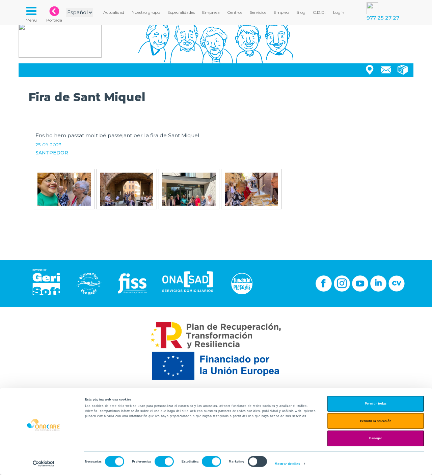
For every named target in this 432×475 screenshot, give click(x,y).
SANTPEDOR (51, 153)
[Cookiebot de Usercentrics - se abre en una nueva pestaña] (43, 464)
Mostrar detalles (287, 464)
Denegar (375, 438)
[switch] (164, 461)
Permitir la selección (376, 421)
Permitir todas (375, 403)
